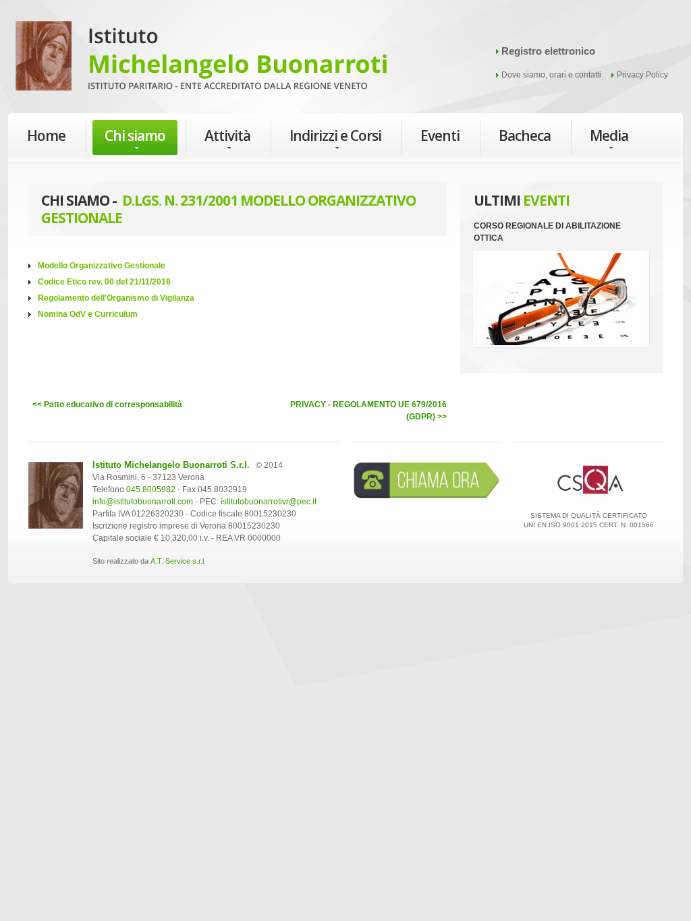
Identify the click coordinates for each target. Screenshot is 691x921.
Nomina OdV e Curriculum (88, 314)
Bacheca (525, 135)
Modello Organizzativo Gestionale (101, 265)
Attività (227, 135)
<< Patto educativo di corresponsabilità (107, 404)
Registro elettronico (548, 51)
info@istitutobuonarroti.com (142, 501)
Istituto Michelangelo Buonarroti (201, 60)
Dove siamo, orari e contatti (551, 75)
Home (46, 135)
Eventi (440, 135)
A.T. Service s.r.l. (178, 561)
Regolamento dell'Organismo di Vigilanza (116, 298)
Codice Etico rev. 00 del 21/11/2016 (104, 282)
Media (609, 135)
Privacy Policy (642, 75)
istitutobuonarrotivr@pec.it (268, 501)
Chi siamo (135, 135)
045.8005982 (150, 489)
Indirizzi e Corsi (335, 135)
